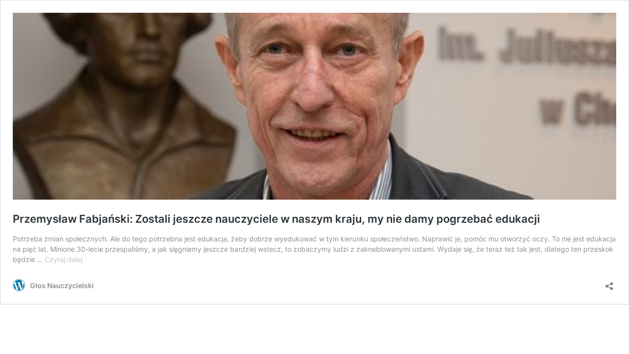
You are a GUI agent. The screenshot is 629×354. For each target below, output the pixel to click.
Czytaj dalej (64, 259)
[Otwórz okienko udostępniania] (609, 283)
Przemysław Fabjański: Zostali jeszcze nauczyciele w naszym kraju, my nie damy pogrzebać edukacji (276, 218)
